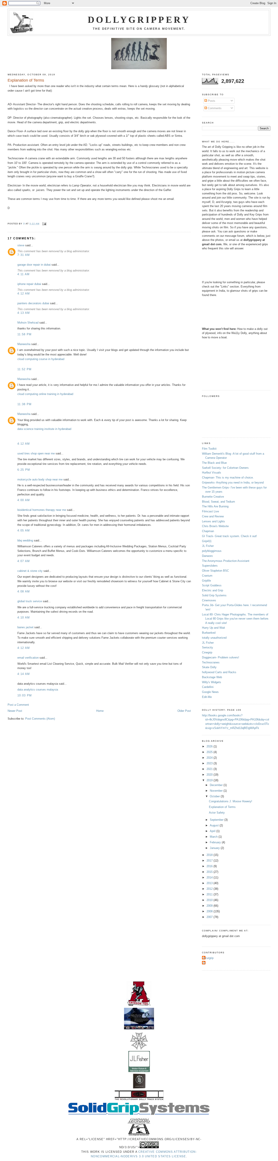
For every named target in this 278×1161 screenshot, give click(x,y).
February (216, 842)
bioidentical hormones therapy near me (41, 509)
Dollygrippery (139, 20)
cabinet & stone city (30, 570)
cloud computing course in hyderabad (40, 359)
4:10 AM (23, 617)
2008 (210, 911)
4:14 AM (23, 674)
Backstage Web (212, 677)
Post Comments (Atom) (40, 718)
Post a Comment (18, 704)
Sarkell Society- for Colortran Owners (225, 467)
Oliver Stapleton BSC (215, 570)
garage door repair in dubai (34, 264)
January (215, 848)
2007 (210, 917)
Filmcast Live (210, 511)
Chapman (208, 531)
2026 (210, 746)
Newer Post (15, 710)
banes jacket (25, 627)
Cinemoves (209, 600)
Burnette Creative (213, 496)
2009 (210, 905)
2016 (210, 866)
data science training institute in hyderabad (44, 429)
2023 (210, 763)
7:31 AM (23, 255)
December (216, 785)
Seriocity (207, 647)
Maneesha (23, 344)
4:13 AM (23, 312)
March (214, 836)
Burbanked (208, 632)
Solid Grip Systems (214, 595)
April (213, 831)
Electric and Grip (212, 590)
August (215, 825)
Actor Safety (217, 812)
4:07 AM (23, 561)
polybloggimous (212, 551)
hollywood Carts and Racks (219, 672)
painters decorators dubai (33, 303)
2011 (210, 894)
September (217, 819)
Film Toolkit (209, 448)
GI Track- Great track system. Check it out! (229, 536)
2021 (210, 769)
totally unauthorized (214, 637)
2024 (210, 757)
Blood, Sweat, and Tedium (218, 501)
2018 (210, 855)
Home (100, 710)
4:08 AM (23, 591)
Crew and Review (213, 516)
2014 (210, 877)
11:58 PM (24, 334)
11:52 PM (24, 369)
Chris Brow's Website (215, 526)
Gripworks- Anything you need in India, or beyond (233, 482)
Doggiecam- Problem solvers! (220, 657)
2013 (210, 883)
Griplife (206, 580)
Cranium (207, 575)
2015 (210, 871)
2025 (210, 752)
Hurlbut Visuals (211, 472)
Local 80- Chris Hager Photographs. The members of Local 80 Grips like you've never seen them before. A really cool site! (235, 619)
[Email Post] (44, 223)
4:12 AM (23, 293)
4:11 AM (23, 274)
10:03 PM (24, 695)
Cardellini (207, 687)
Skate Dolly (209, 667)
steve (20, 245)
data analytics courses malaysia (37, 689)
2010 (210, 900)
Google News (210, 692)
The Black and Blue (214, 462)
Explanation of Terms (222, 807)
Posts (211, 100)
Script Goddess (212, 585)
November (216, 790)
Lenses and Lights (213, 521)
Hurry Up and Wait (213, 627)
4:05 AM (23, 530)
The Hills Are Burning (215, 506)
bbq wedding (25, 540)
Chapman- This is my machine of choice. (228, 477)
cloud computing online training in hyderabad (45, 394)
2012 (210, 888)
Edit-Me (207, 697)
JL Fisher (208, 546)
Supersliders (210, 565)
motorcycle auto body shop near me (40, 479)
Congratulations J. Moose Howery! (230, 801)
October (215, 796)
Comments (214, 108)
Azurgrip (208, 958)
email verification (28, 657)
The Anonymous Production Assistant (225, 560)
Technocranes (211, 662)
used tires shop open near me (36, 453)
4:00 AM (23, 500)
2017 (210, 860)
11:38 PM (24, 404)
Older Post (184, 710)
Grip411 (207, 541)
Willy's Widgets (211, 682)
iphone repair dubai (29, 284)
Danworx (207, 555)
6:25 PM (23, 469)
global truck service (29, 601)
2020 (210, 774)
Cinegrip (207, 652)
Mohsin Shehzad (27, 322)
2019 (210, 780)
